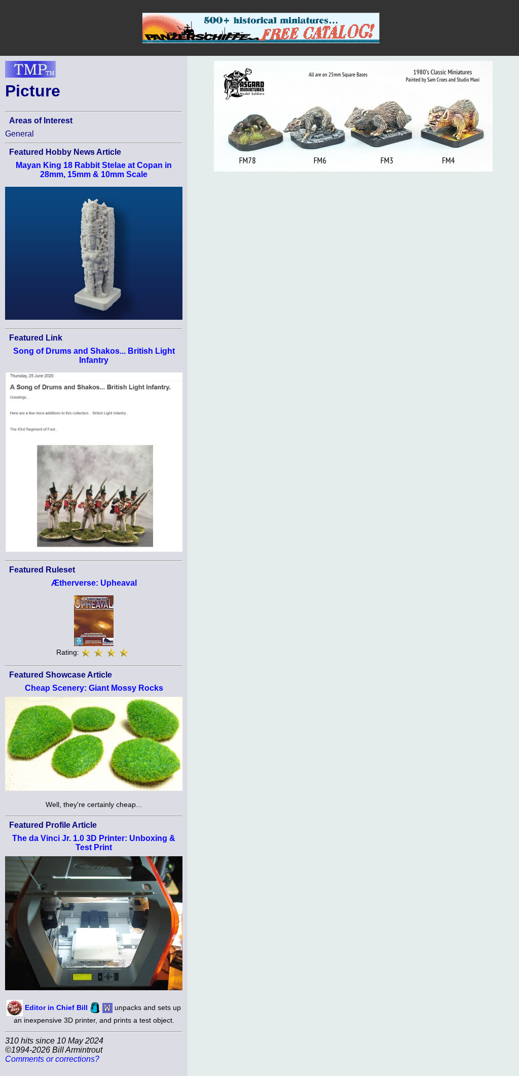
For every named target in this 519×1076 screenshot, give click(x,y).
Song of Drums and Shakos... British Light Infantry (94, 355)
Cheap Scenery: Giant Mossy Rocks (94, 688)
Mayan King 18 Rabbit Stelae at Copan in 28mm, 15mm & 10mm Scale (94, 170)
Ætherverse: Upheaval (94, 583)
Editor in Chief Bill (56, 1007)
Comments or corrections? (52, 1059)
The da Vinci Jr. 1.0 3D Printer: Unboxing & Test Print (93, 843)
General (19, 133)
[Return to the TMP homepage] (30, 72)
